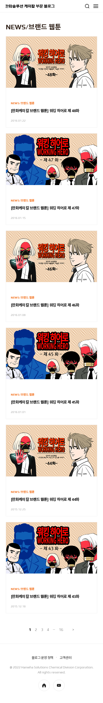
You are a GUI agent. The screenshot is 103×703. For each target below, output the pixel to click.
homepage (44, 685)
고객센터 (65, 658)
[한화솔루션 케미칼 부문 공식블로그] (30, 6)
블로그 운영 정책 (42, 658)
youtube (59, 685)
